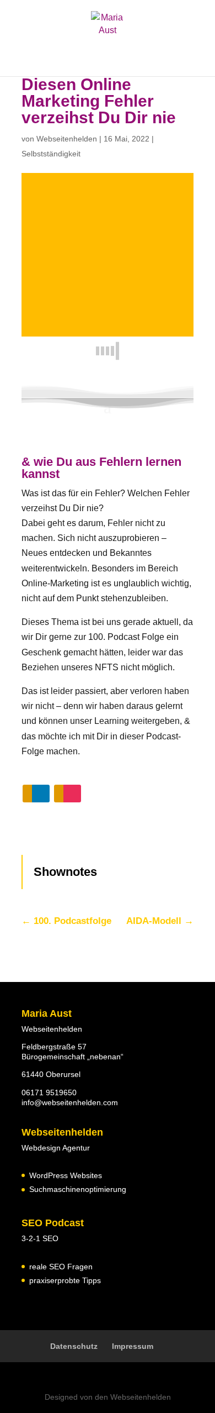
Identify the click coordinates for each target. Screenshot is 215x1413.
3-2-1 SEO (40, 1238)
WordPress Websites (65, 1175)
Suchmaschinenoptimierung (77, 1189)
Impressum (132, 1346)
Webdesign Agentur (56, 1147)
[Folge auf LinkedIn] (36, 793)
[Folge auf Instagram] (67, 793)
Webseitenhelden (66, 138)
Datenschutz (74, 1346)
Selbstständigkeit (51, 153)
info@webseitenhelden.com (70, 1102)
